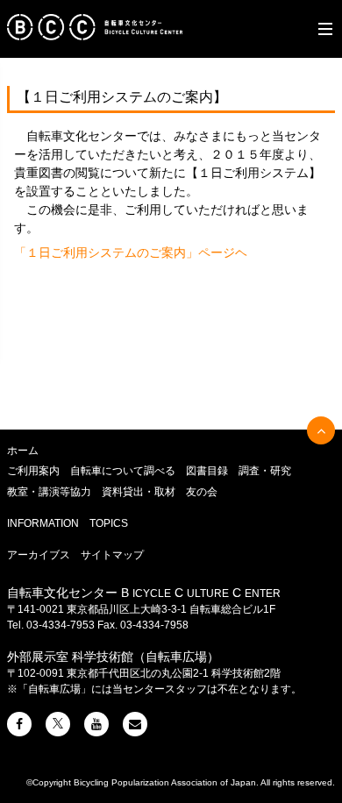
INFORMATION (43, 523)
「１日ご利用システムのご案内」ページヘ (130, 252)
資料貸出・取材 (138, 492)
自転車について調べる (122, 471)
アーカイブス (38, 555)
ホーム (23, 450)
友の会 (201, 492)
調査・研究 (265, 471)
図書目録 (207, 471)
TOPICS (108, 523)
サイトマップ (112, 555)
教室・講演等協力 (49, 492)
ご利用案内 (33, 471)
